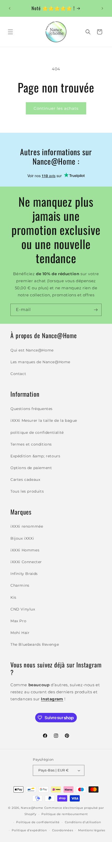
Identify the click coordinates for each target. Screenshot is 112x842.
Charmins (19, 585)
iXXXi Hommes (24, 550)
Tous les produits (27, 491)
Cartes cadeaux (25, 479)
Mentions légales (91, 830)
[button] (10, 32)
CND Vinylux (22, 609)
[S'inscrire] (95, 310)
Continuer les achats (56, 108)
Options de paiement (31, 467)
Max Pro (18, 621)
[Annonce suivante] (102, 8)
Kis (13, 597)
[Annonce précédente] (9, 8)
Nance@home (32, 808)
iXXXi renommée (26, 526)
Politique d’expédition (29, 830)
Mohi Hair (19, 632)
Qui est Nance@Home (32, 350)
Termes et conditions (31, 444)
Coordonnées (62, 830)
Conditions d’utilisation (83, 822)
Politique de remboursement (64, 814)
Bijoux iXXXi (22, 538)
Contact (18, 373)
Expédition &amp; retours (35, 456)
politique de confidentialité (37, 432)
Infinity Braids (24, 573)
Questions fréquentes (31, 408)
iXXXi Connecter (26, 562)
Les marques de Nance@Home (40, 362)
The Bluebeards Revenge (34, 644)
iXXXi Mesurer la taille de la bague (43, 420)
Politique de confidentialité (38, 822)
